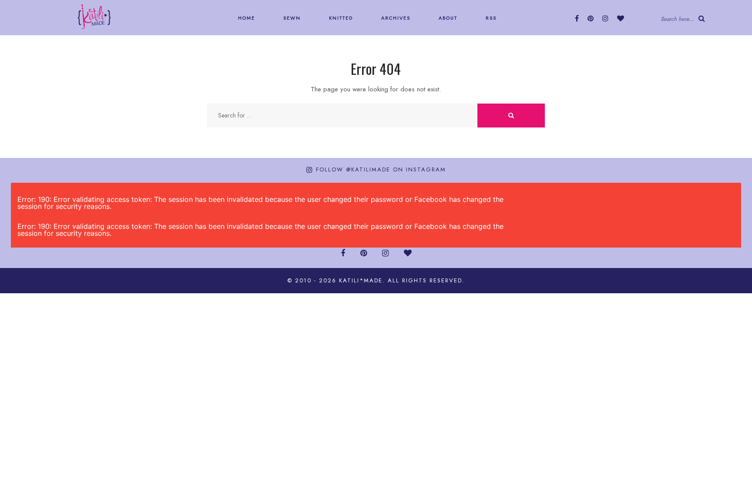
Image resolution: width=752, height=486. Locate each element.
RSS (490, 17)
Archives (394, 17)
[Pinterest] (591, 18)
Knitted (340, 17)
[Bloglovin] (620, 18)
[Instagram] (605, 18)
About (446, 17)
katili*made (361, 280)
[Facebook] (577, 18)
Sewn (291, 17)
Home (245, 17)
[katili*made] (94, 16)
